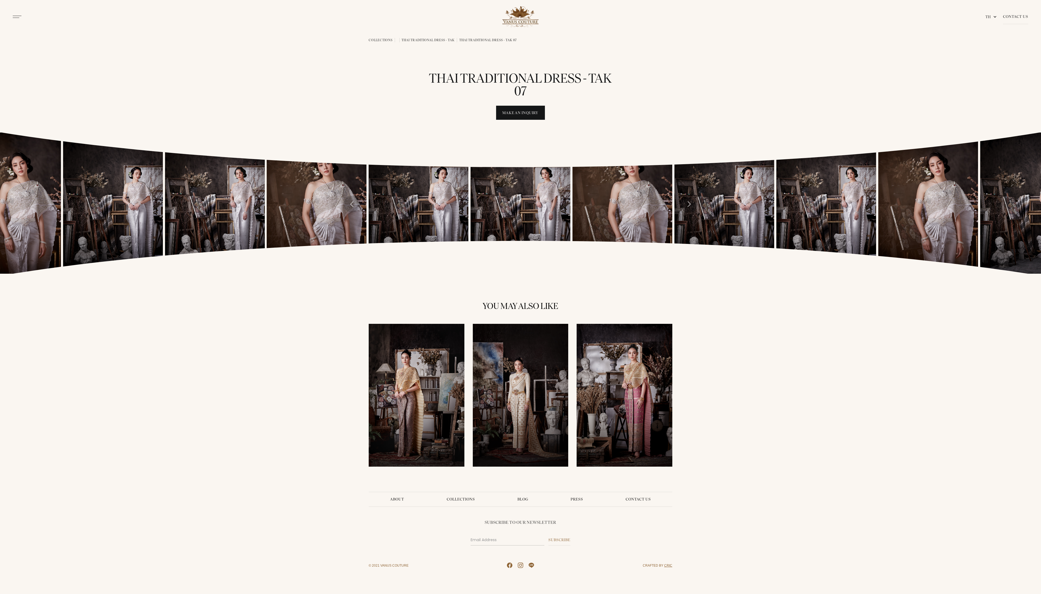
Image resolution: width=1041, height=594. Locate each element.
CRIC (668, 565)
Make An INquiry (520, 113)
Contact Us (1015, 16)
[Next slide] (689, 204)
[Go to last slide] (351, 204)
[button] (992, 17)
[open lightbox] (113, 203)
